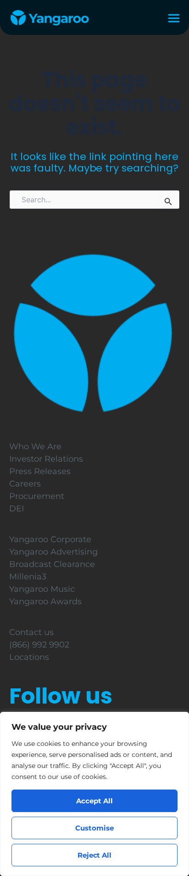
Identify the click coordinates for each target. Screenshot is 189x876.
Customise (94, 828)
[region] (94, 794)
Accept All (94, 800)
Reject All (95, 855)
